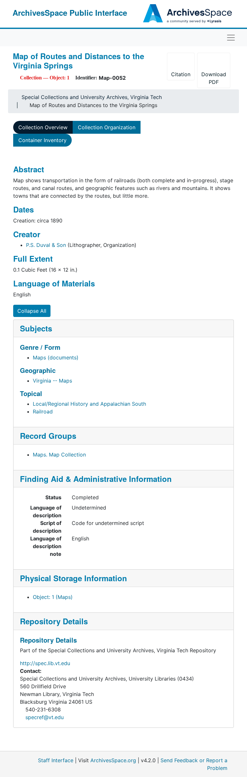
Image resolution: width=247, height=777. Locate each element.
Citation (180, 74)
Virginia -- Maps (52, 380)
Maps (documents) (55, 357)
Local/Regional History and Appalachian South (89, 404)
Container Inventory (42, 140)
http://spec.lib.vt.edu (45, 663)
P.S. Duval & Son (46, 245)
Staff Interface (55, 760)
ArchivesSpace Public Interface (70, 12)
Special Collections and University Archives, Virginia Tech (92, 97)
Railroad (43, 411)
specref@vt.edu (44, 717)
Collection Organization (106, 127)
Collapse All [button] (31, 311)
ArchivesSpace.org (113, 760)
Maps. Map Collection (59, 454)
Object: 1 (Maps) (53, 597)
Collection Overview (43, 127)
